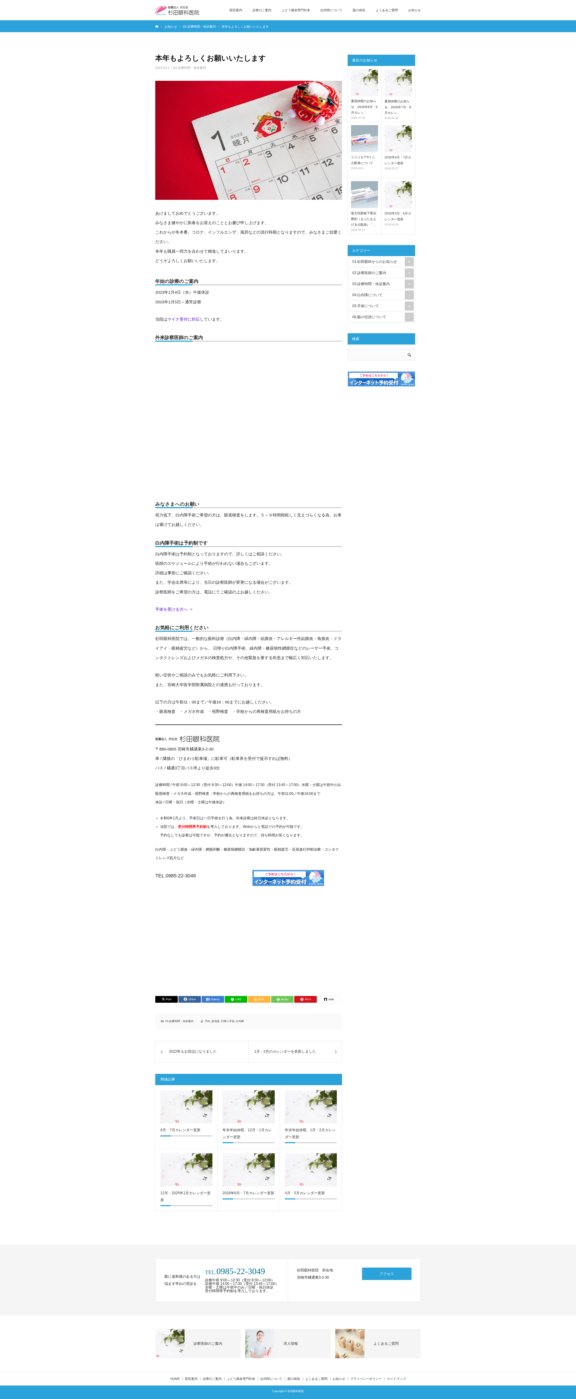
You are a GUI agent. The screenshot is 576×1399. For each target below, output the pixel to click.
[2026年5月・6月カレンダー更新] (398, 194)
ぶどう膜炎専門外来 (296, 10)
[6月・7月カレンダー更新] (186, 1106)
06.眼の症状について (381, 317)
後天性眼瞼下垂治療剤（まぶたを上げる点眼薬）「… (363, 218)
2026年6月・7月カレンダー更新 (248, 1193)
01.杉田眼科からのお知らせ (381, 262)
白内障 (240, 1021)
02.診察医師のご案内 (381, 273)
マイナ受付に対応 (183, 319)
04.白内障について (381, 295)
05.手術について (381, 306)
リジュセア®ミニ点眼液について (363, 159)
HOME (175, 1378)
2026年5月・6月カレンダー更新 (398, 216)
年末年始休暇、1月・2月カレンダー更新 (310, 1133)
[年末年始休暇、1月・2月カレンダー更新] (311, 1106)
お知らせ (414, 10)
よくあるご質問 (387, 10)
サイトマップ (396, 1378)
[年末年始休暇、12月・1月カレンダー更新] (248, 1106)
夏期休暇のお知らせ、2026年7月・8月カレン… (398, 106)
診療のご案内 (261, 10)
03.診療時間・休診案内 (189, 68)
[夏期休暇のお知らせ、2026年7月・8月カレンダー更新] (398, 82)
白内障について (331, 10)
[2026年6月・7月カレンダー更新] (248, 1169)
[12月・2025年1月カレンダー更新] (186, 1169)
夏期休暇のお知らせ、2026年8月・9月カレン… (364, 106)
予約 (207, 1021)
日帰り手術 (227, 1021)
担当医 (216, 1021)
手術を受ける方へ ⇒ (174, 609)
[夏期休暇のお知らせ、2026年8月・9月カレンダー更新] (364, 82)
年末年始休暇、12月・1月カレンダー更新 (247, 1133)
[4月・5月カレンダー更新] (311, 1169)
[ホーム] (156, 26)
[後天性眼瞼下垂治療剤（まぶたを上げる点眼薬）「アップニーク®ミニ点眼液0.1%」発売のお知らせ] (364, 194)
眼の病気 (359, 10)
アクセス (387, 1274)
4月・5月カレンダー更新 (305, 1193)
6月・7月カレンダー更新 (180, 1130)
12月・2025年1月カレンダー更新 (185, 1196)
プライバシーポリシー (366, 1378)
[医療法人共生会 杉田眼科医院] (177, 10)
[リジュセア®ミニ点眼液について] (364, 138)
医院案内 (236, 10)
